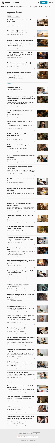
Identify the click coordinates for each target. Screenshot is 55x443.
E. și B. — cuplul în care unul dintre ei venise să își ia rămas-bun (21, 134)
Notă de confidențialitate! (13, 286)
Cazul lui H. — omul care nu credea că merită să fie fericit (21, 20)
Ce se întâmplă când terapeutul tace (18, 237)
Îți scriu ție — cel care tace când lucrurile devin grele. (19, 398)
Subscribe (43, 2)
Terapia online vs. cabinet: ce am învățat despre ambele (20, 386)
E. (7, 137)
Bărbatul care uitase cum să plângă (18, 285)
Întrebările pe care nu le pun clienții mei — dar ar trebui (20, 167)
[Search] (35, 2)
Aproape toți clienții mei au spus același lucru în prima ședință (20, 271)
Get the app (34, 436)
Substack (21, 440)
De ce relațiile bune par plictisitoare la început (19, 73)
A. (7, 219)
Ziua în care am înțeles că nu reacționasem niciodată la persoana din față (20, 316)
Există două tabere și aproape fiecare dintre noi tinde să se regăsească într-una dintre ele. (20, 44)
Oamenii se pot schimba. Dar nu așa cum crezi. (20, 41)
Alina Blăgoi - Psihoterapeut (17, 25)
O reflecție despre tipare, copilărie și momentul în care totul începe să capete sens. (21, 320)
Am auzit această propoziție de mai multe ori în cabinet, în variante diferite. (20, 76)
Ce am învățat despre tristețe (16, 306)
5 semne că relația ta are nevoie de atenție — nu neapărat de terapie (20, 295)
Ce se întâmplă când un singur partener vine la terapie (21, 350)
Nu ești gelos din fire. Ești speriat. (18, 372)
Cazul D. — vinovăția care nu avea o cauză (20, 179)
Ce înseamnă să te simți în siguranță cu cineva (19, 145)
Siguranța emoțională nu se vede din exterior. (17, 148)
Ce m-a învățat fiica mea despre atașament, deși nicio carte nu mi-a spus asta (21, 261)
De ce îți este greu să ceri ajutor (17, 328)
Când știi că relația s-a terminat (17, 31)
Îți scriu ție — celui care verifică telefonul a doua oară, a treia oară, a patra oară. (21, 364)
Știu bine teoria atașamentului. (14, 263)
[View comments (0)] (17, 36)
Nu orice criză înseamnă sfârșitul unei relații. (17, 32)
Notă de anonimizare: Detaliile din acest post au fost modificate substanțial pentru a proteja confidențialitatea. (20, 341)
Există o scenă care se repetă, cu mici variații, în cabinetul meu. (20, 126)
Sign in (51, 2)
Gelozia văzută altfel (13, 87)
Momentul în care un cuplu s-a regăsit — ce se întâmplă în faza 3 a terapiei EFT (21, 338)
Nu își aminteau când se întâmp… (14, 114)
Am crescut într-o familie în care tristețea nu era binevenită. (20, 308)
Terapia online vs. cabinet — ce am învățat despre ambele (20, 389)
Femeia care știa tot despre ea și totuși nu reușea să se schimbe (20, 227)
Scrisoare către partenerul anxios (17, 362)
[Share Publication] (38, 2)
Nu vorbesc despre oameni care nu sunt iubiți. (17, 64)
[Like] (8, 141)
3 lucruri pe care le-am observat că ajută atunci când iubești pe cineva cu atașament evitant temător (21, 98)
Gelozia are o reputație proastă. (14, 89)
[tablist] (14, 16)
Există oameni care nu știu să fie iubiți (19, 63)
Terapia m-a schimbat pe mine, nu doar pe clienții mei (20, 189)
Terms (27, 433)
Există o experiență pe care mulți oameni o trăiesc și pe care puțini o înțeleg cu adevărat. (21, 55)
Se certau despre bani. (12, 159)
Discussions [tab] (17, 16)
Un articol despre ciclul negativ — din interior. (17, 422)
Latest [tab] (9, 16)
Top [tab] (13, 16)
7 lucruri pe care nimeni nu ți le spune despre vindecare (19, 204)
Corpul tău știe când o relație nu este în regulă (19, 122)
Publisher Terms (36, 432)
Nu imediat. (9, 274)
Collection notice (33, 433)
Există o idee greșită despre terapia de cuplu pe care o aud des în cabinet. (20, 298)
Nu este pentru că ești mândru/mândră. (16, 329)
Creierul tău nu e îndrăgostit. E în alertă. (19, 52)
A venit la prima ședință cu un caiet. (15, 230)
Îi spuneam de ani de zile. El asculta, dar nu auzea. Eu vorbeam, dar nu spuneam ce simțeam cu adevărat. (20, 418)
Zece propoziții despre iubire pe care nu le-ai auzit (21, 248)
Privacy (24, 433)
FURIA (9, 406)
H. (7, 23)
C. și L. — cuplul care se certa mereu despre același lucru (21, 156)
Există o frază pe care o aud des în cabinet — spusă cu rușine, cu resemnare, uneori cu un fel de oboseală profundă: (21, 375)
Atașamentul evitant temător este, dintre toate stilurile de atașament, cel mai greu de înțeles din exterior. (20, 102)
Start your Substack (24, 436)
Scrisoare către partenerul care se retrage (20, 396)
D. (7, 180)
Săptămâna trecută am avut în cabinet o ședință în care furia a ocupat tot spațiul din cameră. (21, 408)
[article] (27, 23)
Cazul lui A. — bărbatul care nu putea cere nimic (20, 216)
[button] (2, 6)
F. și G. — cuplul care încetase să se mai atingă (19, 111)
